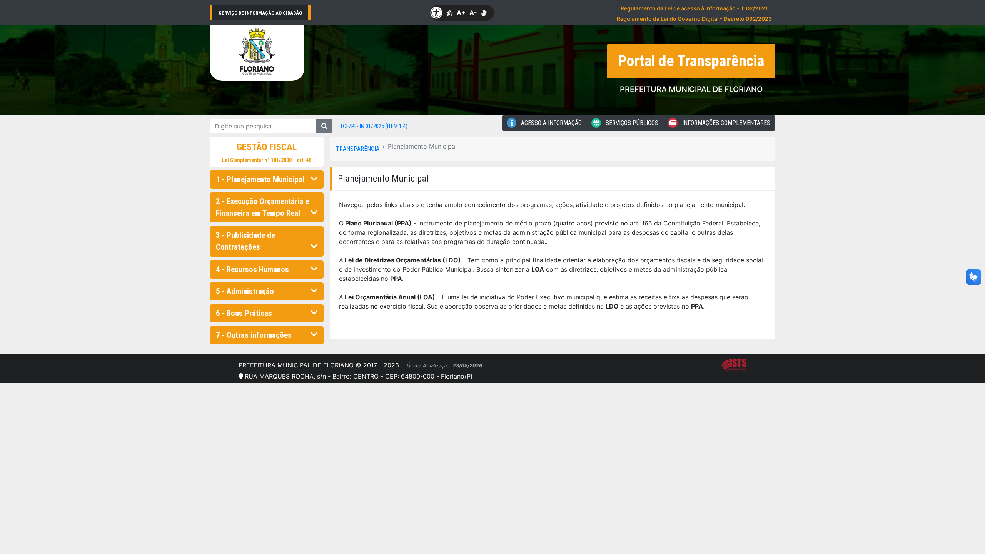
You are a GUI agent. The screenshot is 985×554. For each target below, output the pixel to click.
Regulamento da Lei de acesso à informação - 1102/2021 (694, 8)
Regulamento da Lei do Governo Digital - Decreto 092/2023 (694, 18)
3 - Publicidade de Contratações (245, 241)
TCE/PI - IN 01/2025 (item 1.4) (373, 126)
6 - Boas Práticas (244, 313)
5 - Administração (245, 291)
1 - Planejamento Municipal (260, 179)
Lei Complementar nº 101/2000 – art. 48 (266, 160)
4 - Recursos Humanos (252, 269)
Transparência (357, 148)
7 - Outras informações (254, 335)
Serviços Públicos (631, 123)
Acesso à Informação (550, 123)
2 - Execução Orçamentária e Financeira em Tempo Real (262, 207)
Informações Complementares (725, 123)
